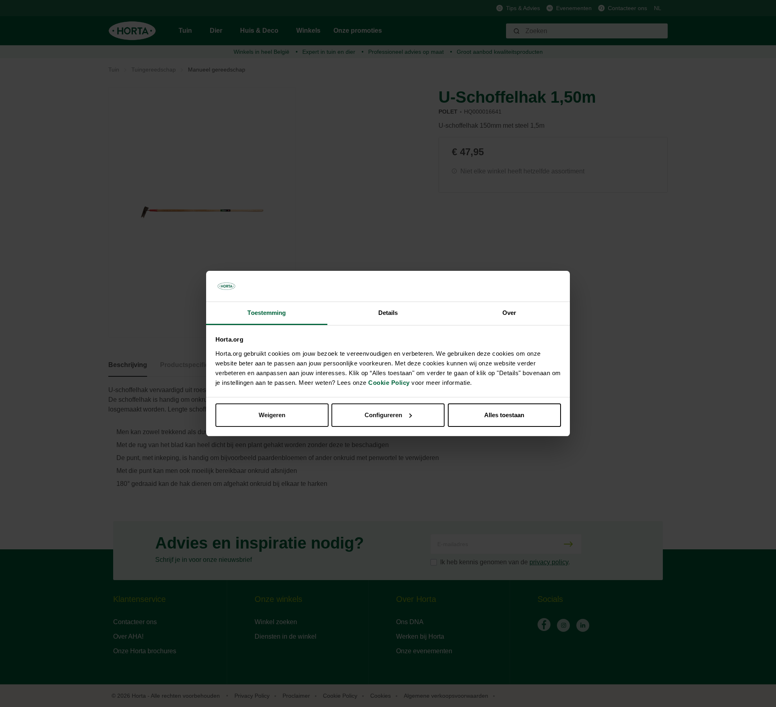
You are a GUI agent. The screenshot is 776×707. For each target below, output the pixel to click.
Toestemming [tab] (266, 312)
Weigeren (272, 415)
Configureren (383, 415)
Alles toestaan (504, 415)
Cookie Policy (389, 382)
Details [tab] (388, 312)
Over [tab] (509, 312)
